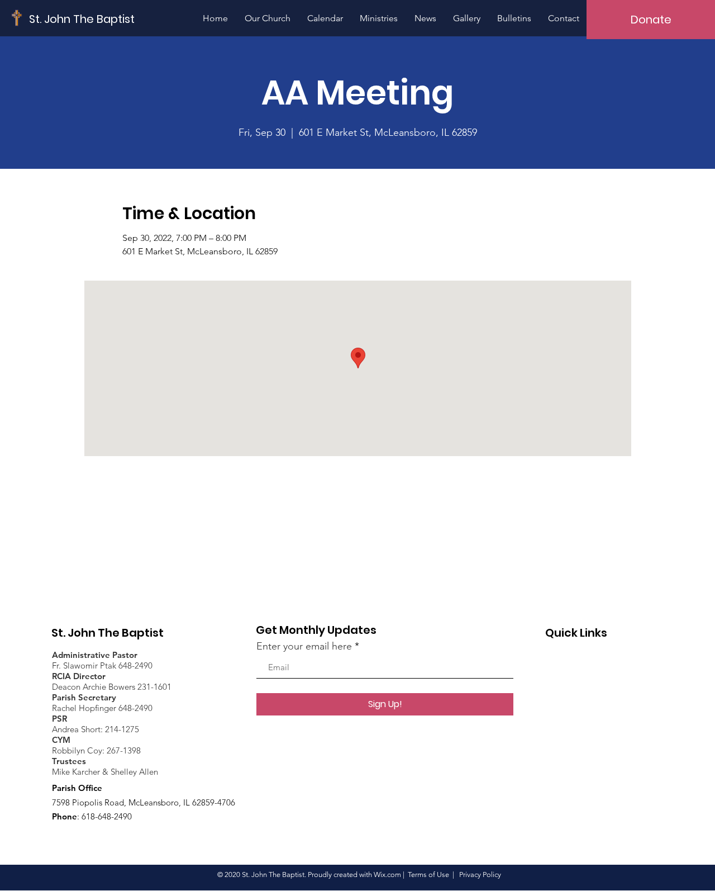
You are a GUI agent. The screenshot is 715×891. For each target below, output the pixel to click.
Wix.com (387, 874)
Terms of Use (428, 874)
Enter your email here (304, 646)
